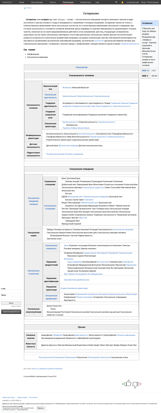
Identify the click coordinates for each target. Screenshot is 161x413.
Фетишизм (68, 259)
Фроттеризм (69, 274)
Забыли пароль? (16, 306)
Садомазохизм (125, 253)
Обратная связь (8, 397)
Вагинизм (103, 294)
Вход (143, 2)
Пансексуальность (98, 137)
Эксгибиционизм (94, 274)
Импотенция (131, 294)
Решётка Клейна (70, 128)
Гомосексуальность (106, 122)
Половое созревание (74, 154)
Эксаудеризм (81, 274)
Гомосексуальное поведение (95, 197)
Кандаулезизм (89, 253)
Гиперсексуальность (117, 294)
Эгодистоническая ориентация (74, 288)
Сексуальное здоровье (123, 229)
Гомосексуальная (102, 96)
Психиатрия (59, 357)
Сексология (81, 67)
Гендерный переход (119, 103)
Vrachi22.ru (7, 2)
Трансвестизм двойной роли (76, 280)
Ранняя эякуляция (84, 297)
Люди (21, 2)
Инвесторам (22, 397)
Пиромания (131, 265)
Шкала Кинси (83, 128)
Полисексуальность (116, 137)
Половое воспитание (55, 154)
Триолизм (89, 200)
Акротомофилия (74, 262)
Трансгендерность (104, 106)
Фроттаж (83, 218)
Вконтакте (33, 397)
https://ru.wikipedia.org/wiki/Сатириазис (47, 369)
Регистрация (153, 2)
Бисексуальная (69, 96)
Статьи (29, 8)
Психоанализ (70, 357)
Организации (37, 2)
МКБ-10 (145, 70)
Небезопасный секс (89, 203)
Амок (66, 245)
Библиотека (85, 2)
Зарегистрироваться (11, 312)
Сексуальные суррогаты (93, 187)
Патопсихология (46, 357)
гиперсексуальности (130, 44)
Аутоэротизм (103, 262)
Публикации (68, 2)
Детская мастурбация (68, 145)
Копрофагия (127, 262)
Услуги (53, 2)
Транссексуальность (122, 106)
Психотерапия (93, 357)
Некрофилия (102, 253)
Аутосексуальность (87, 134)
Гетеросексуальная (84, 96)
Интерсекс (67, 87)
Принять (41, 408)
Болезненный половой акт (86, 294)
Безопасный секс (75, 197)
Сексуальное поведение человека (33, 201)
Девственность (81, 335)
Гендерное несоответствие (83, 106)
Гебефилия (57, 335)
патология (99, 41)
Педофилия (113, 253)
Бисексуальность (70, 122)
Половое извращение (126, 335)
